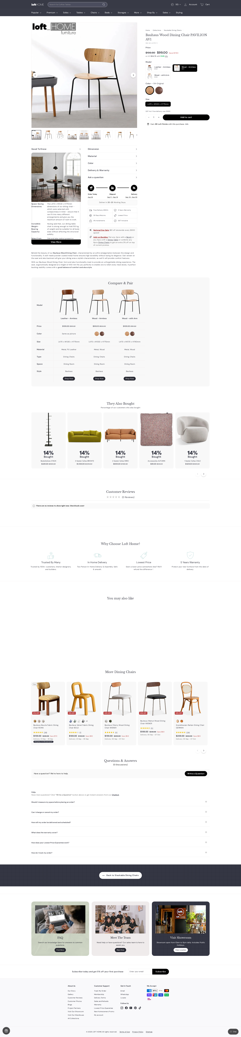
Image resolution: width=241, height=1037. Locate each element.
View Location (180, 950)
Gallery (70, 994)
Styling (179, 12)
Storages (122, 12)
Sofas (66, 12)
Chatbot (115, 795)
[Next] (133, 75)
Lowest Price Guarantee (103, 1008)
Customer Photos (75, 1001)
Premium (51, 12)
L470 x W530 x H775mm (158, 104)
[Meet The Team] (120, 919)
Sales (165, 12)
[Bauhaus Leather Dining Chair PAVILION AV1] (69, 302)
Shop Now (69, 378)
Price (148, 47)
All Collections (73, 1018)
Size (147, 99)
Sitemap (149, 1032)
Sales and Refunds (101, 1001)
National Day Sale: (101, 230)
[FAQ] (60, 919)
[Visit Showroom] (181, 919)
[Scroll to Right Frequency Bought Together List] (203, 473)
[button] (196, 773)
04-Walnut (159, 90)
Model (149, 62)
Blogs (70, 1005)
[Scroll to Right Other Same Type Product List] (203, 750)
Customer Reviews (75, 998)
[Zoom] (84, 75)
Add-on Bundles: (100, 237)
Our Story (71, 991)
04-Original (150, 90)
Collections (157, 30)
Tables (79, 12)
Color (155, 83)
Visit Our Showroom (76, 1011)
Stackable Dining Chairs (173, 30)
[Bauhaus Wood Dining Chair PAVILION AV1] (99, 302)
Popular (35, 12)
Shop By (151, 12)
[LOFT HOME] (37, 4)
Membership (99, 994)
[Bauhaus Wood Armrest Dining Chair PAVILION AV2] (129, 302)
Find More (60, 950)
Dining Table (113, 240)
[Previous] (35, 75)
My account (98, 1015)
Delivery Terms (100, 998)
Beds (107, 12)
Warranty (97, 1005)
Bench (129, 237)
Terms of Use (124, 1032)
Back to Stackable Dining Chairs (122, 875)
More (137, 12)
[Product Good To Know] (56, 199)
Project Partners (74, 1008)
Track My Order (100, 991)
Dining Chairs (104, 242)
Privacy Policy (137, 1032)
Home (148, 30)
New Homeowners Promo (104, 1011)
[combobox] (77, 4)
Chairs (94, 12)
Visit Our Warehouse (76, 1015)
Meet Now (120, 950)
